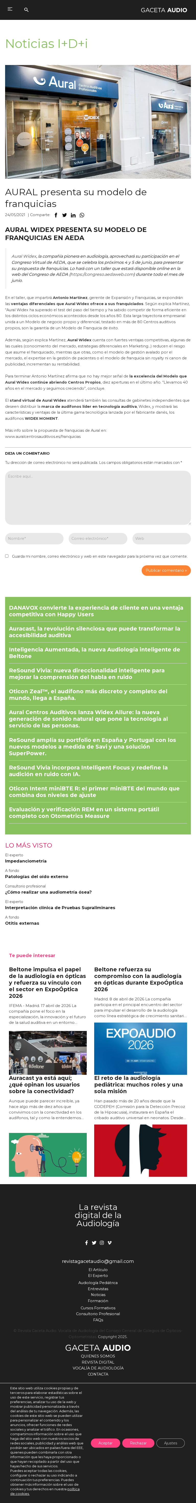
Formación (98, 1301)
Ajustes (170, 1443)
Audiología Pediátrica (98, 1282)
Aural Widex (23, 256)
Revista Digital (98, 1362)
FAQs (98, 1320)
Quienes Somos (98, 1356)
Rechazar (138, 1443)
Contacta (98, 1374)
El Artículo (98, 1269)
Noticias (98, 1294)
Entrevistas (98, 1289)
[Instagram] (102, 1242)
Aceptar (106, 1443)
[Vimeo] (109, 1242)
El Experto (98, 1275)
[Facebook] (86, 1242)
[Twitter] (94, 1242)
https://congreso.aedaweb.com (101, 274)
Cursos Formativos (98, 1308)
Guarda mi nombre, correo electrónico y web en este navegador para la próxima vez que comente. (100, 556)
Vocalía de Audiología (98, 1368)
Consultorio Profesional (98, 1314)
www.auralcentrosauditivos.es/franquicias (43, 436)
